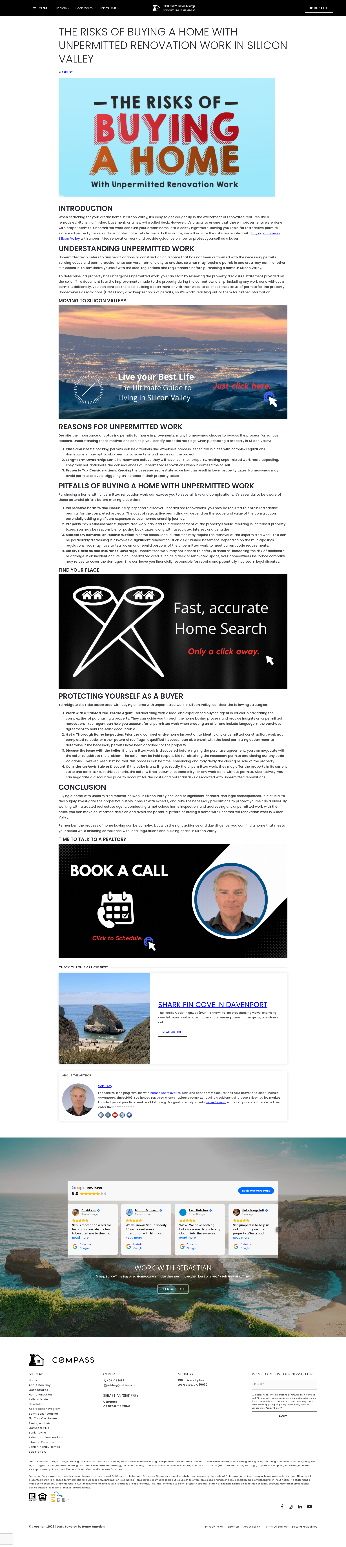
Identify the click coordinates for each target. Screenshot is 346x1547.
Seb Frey (67, 72)
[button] (67, 1229)
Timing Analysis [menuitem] (39, 1423)
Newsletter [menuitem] (37, 1404)
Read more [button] (80, 1238)
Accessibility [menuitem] (251, 1526)
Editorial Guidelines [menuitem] (304, 1526)
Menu (43, 8)
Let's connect (173, 1289)
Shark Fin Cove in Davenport (212, 1005)
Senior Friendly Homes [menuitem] (44, 1447)
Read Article (172, 1032)
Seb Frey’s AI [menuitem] (37, 1451)
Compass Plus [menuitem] (39, 1428)
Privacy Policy (273, 1407)
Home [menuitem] (33, 1380)
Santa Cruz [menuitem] (108, 8)
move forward (216, 1102)
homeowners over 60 (165, 1093)
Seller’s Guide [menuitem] (38, 1399)
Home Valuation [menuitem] (40, 1394)
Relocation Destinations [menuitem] (46, 1437)
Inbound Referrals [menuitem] (41, 1442)
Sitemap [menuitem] (233, 1526)
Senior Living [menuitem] (37, 1432)
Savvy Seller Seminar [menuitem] (43, 1413)
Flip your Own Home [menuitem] (43, 1418)
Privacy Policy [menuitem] (214, 1526)
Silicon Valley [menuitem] (84, 8)
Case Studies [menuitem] (38, 1390)
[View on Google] (75, 1212)
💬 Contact (319, 8)
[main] (173, 569)
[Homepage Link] (173, 8)
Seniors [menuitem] (62, 8)
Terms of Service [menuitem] (276, 1526)
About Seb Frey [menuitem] (39, 1385)
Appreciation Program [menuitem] (44, 1409)
